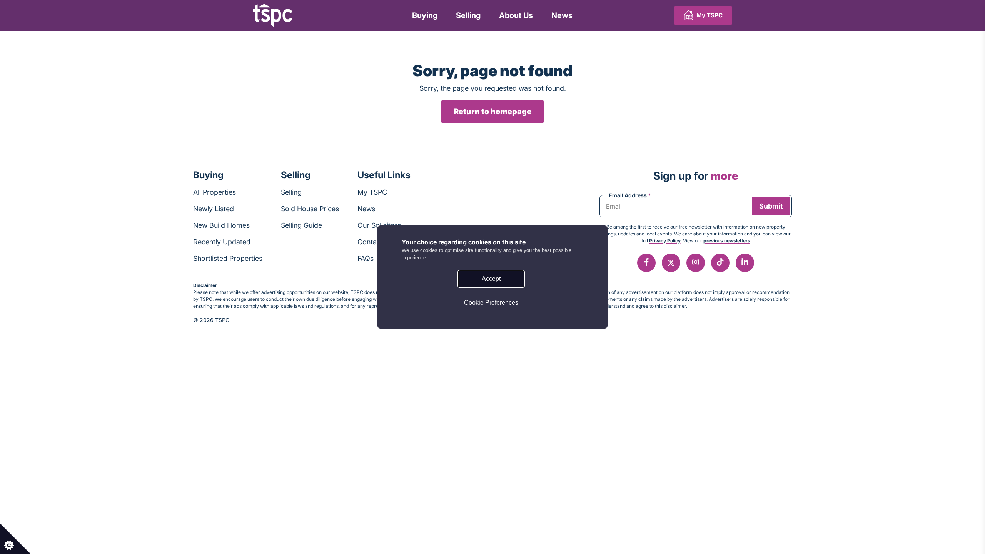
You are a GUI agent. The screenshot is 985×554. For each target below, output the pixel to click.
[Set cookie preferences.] (15, 538)
